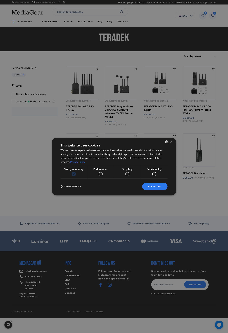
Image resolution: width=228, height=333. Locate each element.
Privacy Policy (77, 161)
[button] (8, 325)
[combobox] (166, 141)
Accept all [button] (155, 186)
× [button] (171, 142)
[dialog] (114, 166)
